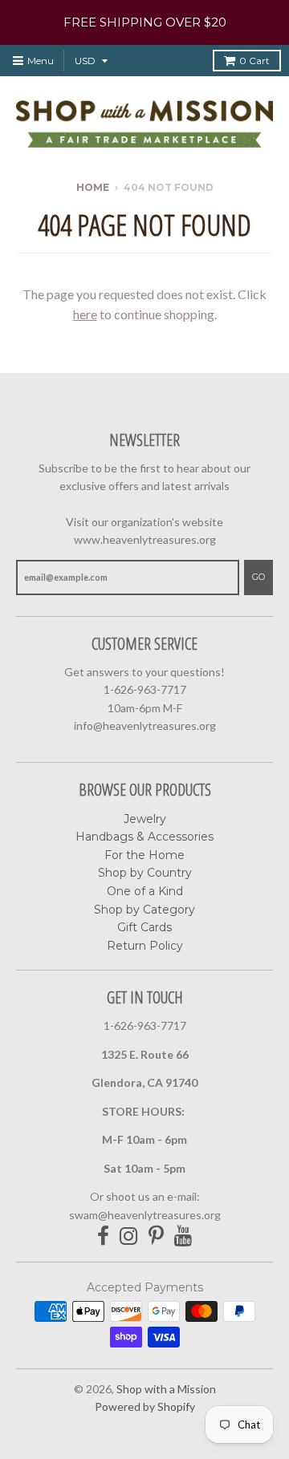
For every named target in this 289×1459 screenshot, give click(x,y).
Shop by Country (145, 872)
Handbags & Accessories (144, 836)
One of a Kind (145, 891)
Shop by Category (144, 909)
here (85, 314)
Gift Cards (144, 927)
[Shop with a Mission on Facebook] (103, 1236)
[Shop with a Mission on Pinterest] (156, 1236)
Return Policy (145, 945)
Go (258, 576)
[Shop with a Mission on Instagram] (129, 1236)
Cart (254, 61)
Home (92, 187)
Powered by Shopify (145, 1406)
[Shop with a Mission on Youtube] (183, 1236)
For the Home (144, 855)
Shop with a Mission (166, 1389)
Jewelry (145, 819)
